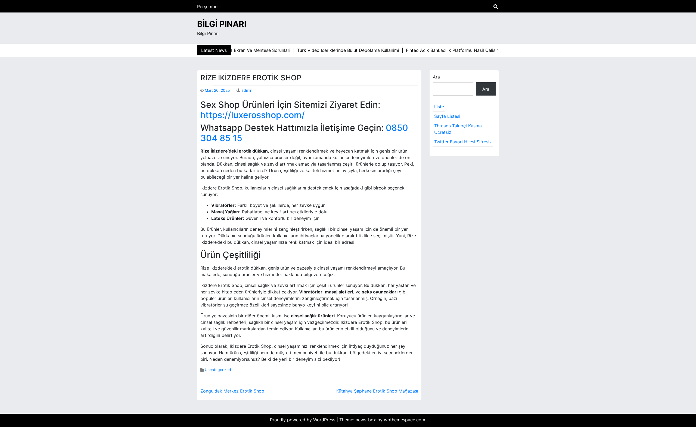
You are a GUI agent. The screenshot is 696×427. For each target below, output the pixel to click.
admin (246, 90)
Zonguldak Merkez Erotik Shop (232, 391)
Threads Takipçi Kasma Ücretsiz (458, 129)
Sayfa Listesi (447, 116)
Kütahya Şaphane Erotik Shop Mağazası (377, 391)
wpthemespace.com (404, 419)
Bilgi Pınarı (221, 24)
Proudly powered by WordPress (303, 419)
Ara (436, 77)
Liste (439, 106)
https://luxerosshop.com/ (252, 115)
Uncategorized (218, 369)
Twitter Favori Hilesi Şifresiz (463, 141)
